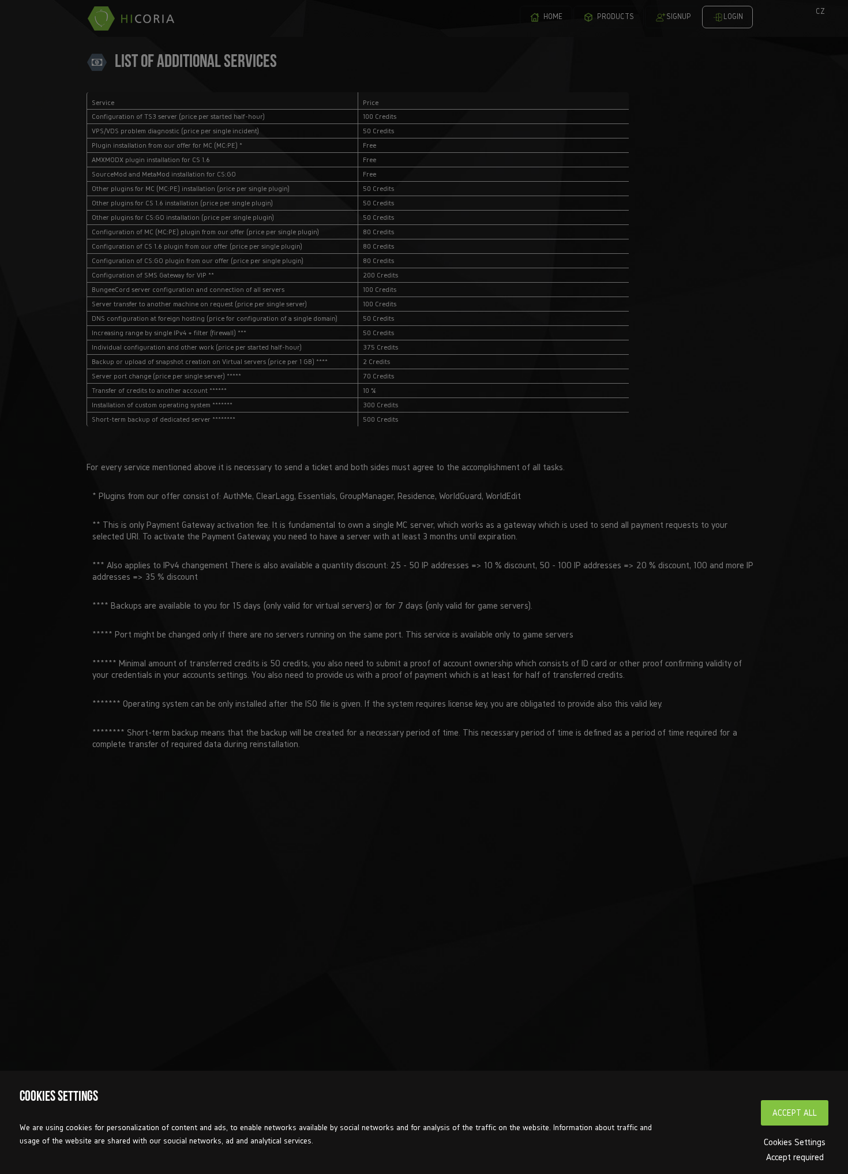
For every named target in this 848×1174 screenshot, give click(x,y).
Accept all (794, 1112)
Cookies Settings (795, 1142)
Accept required (795, 1157)
